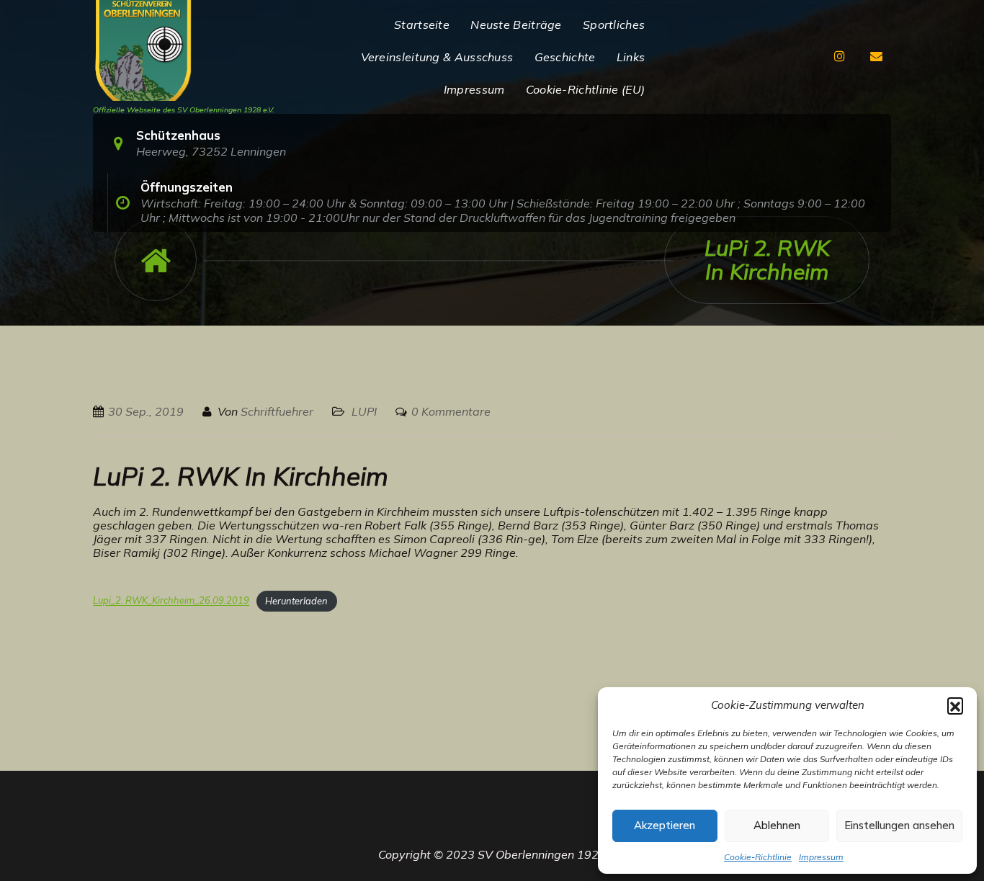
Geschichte (565, 57)
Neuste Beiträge (516, 24)
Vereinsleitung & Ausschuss (437, 57)
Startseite (421, 24)
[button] (955, 705)
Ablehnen (776, 825)
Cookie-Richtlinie (758, 856)
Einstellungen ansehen (899, 825)
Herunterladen (296, 601)
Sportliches (614, 24)
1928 (591, 854)
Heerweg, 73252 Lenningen (211, 151)
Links (631, 57)
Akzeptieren (664, 825)
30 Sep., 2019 (146, 411)
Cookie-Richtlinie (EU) (585, 89)
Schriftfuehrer (277, 411)
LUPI (364, 411)
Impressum (821, 856)
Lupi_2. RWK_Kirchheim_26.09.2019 (171, 601)
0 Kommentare (451, 411)
